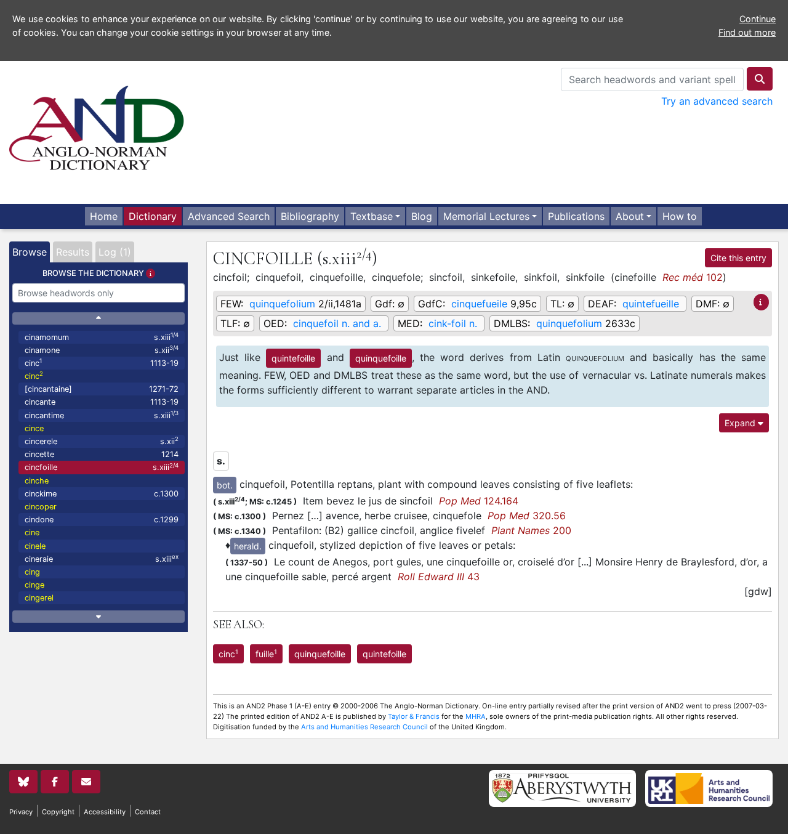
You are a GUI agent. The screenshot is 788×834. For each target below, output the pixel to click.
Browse (29, 252)
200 (531, 530)
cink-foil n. (452, 323)
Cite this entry (738, 258)
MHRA (475, 716)
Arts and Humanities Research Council (364, 727)
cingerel (39, 597)
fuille (266, 653)
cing (32, 572)
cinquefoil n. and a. (337, 323)
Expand (741, 423)
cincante (102, 402)
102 (692, 277)
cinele (35, 546)
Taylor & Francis (414, 716)
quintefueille (650, 304)
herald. (248, 546)
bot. (225, 485)
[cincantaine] (102, 389)
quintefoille (293, 358)
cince (34, 428)
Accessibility (105, 812)
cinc (102, 362)
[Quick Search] (760, 79)
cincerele (102, 440)
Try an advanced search (717, 101)
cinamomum (102, 336)
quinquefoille (380, 358)
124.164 (478, 501)
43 (439, 576)
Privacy (21, 812)
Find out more (747, 32)
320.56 (527, 515)
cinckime (102, 493)
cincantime (102, 415)
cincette (102, 454)
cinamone (102, 349)
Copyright (58, 812)
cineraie (102, 558)
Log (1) (114, 252)
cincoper (41, 506)
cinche (37, 480)
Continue (757, 19)
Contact (148, 812)
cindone (102, 519)
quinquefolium (282, 304)
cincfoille (102, 467)
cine (32, 532)
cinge (34, 584)
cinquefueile (479, 304)
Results (72, 252)
